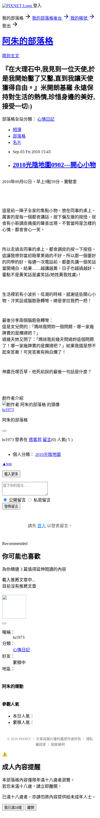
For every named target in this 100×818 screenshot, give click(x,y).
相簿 (17, 129)
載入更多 (11, 474)
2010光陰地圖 (48, 454)
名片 (17, 142)
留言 (47, 439)
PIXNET (25, 739)
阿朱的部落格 (27, 41)
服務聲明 (58, 744)
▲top (7, 463)
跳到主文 (10, 56)
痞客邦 (35, 439)
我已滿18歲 (13, 808)
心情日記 (45, 119)
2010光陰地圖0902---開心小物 (54, 164)
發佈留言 (11, 506)
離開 (30, 808)
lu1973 (8, 409)
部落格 (19, 136)
